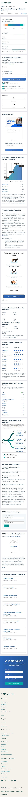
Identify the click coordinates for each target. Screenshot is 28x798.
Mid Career (5, 189)
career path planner (18, 426)
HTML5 (4, 368)
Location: (4, 67)
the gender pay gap (12, 337)
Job (6, 6)
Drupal (3, 394)
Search (6, 525)
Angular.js (4, 359)
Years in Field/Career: (7, 73)
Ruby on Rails (5, 415)
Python (4, 403)
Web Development (7, 355)
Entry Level (5, 184)
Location (6, 520)
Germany (2, 6)
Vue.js (3, 408)
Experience (13, 101)
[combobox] (14, 69)
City (13, 98)
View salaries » (19, 435)
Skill (14, 104)
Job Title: (7, 669)
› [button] (24, 128)
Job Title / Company (8, 516)
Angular (4, 397)
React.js (4, 364)
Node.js (4, 405)
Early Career (5, 187)
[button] (2, 13)
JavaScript (5, 350)
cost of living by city (15, 536)
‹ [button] (3, 128)
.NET (3, 392)
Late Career (5, 191)
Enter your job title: (14, 290)
